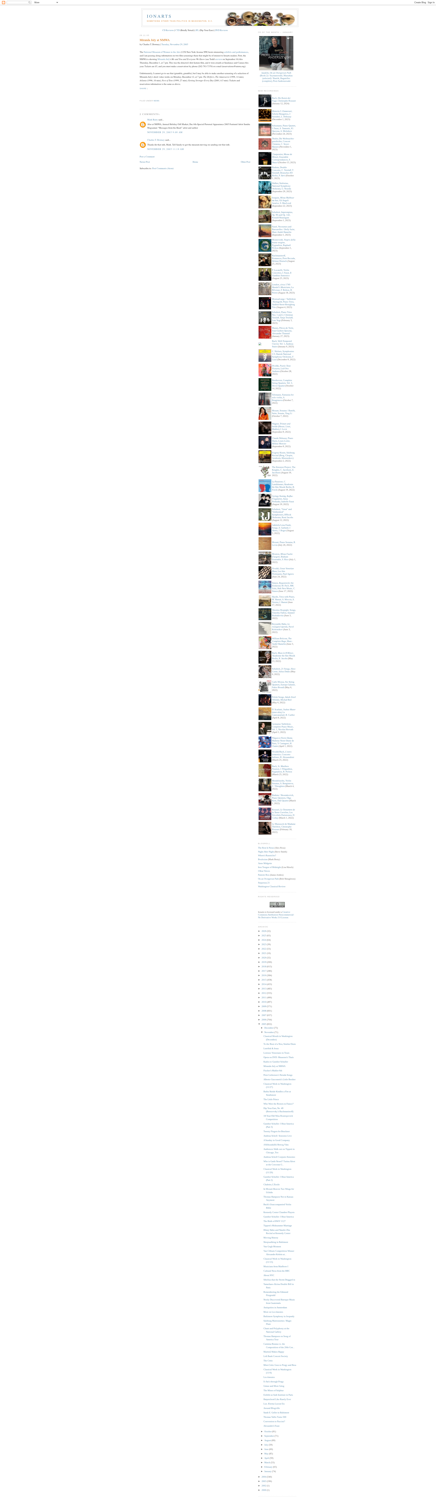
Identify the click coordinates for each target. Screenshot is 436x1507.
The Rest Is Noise (266, 847)
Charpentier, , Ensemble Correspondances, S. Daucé (282, 158)
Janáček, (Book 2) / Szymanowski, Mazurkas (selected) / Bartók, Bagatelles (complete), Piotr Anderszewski (276, 77)
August (267, 1440)
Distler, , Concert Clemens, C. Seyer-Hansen (283, 142)
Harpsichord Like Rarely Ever (277, 1399)
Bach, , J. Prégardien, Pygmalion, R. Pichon (282, 769)
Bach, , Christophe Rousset (284, 99)
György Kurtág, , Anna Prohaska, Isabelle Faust (283, 499)
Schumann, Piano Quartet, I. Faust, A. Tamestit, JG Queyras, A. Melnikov (284, 128)
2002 (264, 1485)
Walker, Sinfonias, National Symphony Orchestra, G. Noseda (281, 186)
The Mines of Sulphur (273, 1390)
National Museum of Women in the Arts (162, 51)
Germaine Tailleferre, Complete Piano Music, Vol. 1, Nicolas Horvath (283, 727)
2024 (264, 940)
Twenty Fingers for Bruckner (276, 1131)
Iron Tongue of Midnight (269, 867)
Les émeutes (269, 1377)
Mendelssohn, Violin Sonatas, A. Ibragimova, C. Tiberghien (283, 783)
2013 (264, 988)
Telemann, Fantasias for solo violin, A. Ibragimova (283, 397)
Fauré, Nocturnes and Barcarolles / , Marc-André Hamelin (283, 229)
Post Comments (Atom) (163, 168)
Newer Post (145, 161)
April (267, 1458)
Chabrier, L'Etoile (271, 1184)
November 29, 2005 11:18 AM (165, 149)
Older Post (245, 161)
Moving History (270, 1237)
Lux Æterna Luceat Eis (274, 1403)
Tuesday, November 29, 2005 (174, 44)
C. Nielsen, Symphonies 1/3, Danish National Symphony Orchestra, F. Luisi (283, 355)
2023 (264, 944)
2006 (264, 1019)
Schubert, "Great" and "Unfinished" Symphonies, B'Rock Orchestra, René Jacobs (282, 513)
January (268, 1471)
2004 (264, 1476)
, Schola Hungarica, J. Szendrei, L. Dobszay (282, 114)
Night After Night (266, 851)
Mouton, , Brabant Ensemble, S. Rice (282, 557)
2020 (264, 957)
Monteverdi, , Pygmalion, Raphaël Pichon (283, 243)
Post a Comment (147, 156)
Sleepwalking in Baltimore (275, 1242)
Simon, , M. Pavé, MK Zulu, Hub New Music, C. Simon (283, 587)
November (269, 1032)
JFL (197, 30)
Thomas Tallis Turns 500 (274, 1417)
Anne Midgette (265, 863)
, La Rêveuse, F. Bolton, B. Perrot (283, 288)
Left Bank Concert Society (275, 1356)
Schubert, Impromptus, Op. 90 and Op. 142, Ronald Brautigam (282, 215)
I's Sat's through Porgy (273, 1381)
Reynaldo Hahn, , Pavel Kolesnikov (283, 627)
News (156, 101)
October (268, 1431)
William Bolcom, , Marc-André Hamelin (282, 641)
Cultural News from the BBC (276, 1271)
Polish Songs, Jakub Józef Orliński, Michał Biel (284, 698)
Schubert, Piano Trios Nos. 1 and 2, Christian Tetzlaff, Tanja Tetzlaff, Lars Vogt (282, 316)
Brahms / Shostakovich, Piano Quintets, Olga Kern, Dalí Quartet (283, 798)
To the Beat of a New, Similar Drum (279, 1044)
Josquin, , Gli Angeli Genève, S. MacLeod (283, 200)
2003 (264, 1481)
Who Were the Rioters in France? (278, 1103)
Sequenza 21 (264, 882)
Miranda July (164, 59)
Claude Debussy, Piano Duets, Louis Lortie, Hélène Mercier (282, 441)
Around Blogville (271, 1408)
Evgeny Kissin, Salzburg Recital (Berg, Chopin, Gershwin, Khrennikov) (283, 455)
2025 (264, 935)
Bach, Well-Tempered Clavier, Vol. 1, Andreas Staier (282, 344)
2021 (264, 953)
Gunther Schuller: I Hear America (278, 1216)
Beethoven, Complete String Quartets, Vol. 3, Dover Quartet (282, 383)
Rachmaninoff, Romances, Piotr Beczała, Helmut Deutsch (283, 258)
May (266, 1453)
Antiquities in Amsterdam (275, 1307)
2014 (264, 984)
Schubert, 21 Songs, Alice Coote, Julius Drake (283, 670)
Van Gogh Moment (272, 1246)
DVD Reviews (221, 30)
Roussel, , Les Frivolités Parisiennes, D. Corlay (283, 813)
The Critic (268, 1360)
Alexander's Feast (271, 1426)
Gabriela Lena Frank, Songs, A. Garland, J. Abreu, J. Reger (281, 528)
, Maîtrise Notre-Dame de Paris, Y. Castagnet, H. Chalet (283, 742)
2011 (264, 997)
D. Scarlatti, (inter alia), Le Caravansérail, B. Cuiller (283, 712)
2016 (264, 975)
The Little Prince (271, 1099)
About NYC (268, 1275)
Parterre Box (263, 875)
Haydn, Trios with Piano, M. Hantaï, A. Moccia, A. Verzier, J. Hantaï (283, 599)
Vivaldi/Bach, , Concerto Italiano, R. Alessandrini (283, 754)
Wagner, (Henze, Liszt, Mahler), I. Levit (281, 426)
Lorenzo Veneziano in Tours (276, 1053)
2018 (264, 966)
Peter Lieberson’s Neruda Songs (277, 1075)
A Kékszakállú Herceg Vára (276, 1144)
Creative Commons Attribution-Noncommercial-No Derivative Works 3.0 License (276, 915)
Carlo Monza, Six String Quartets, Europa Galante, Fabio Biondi (283, 685)
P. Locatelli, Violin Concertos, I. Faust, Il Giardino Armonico (281, 273)
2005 (264, 1024)
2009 (264, 1006)
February (268, 1467)
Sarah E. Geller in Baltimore (276, 1412)
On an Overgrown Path (268, 878)
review (219, 59)
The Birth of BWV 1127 (274, 1221)
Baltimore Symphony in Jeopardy (278, 1316)
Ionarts (159, 16)
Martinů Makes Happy (273, 1351)
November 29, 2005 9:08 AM (165, 132)
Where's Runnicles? (267, 855)
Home (195, 161)
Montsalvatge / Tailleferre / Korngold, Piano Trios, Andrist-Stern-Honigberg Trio (284, 303)
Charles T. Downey (156, 139)
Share (143, 88)
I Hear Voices (264, 871)
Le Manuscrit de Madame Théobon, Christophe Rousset (283, 827)
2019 (264, 962)
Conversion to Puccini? (274, 1421)
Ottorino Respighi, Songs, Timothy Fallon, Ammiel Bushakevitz (284, 613)
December (269, 1028)
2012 (264, 993)
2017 (264, 971)
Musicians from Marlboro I (275, 1266)
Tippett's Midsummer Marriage (277, 1225)
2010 (264, 1002)
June (266, 1449)
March (267, 1462)
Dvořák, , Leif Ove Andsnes (281, 368)
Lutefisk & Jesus (271, 1048)
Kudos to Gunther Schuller (275, 1061)
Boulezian (263, 859)
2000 (264, 1490)
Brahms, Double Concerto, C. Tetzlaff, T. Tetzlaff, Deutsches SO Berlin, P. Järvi (283, 171)
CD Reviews (168, 30)
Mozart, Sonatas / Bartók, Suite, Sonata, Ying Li (283, 412)
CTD (177, 30)
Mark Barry (152, 119)
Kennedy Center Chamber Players (278, 1212)
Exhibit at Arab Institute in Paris (278, 1395)
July (266, 1444)
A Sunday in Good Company (276, 1140)
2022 (264, 948)
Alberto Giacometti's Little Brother (279, 1079)
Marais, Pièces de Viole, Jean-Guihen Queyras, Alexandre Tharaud (283, 331)
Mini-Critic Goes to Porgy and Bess (279, 1365)
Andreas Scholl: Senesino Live (277, 1136)
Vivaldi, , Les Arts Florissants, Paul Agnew (283, 571)
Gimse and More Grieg (273, 1386)
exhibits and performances (236, 51)
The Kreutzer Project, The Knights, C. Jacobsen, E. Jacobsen (283, 470)
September (269, 1436)
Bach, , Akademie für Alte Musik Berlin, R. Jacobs (283, 656)
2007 (264, 1015)
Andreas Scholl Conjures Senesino (279, 1157)
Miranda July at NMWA (155, 40)
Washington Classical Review (271, 886)
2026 (264, 931)
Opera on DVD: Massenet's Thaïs (278, 1057)
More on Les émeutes (273, 1312)
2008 (264, 1010)
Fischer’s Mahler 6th (272, 1070)
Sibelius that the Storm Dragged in (279, 1279)
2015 (264, 979)
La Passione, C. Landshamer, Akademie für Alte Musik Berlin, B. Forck (283, 485)
